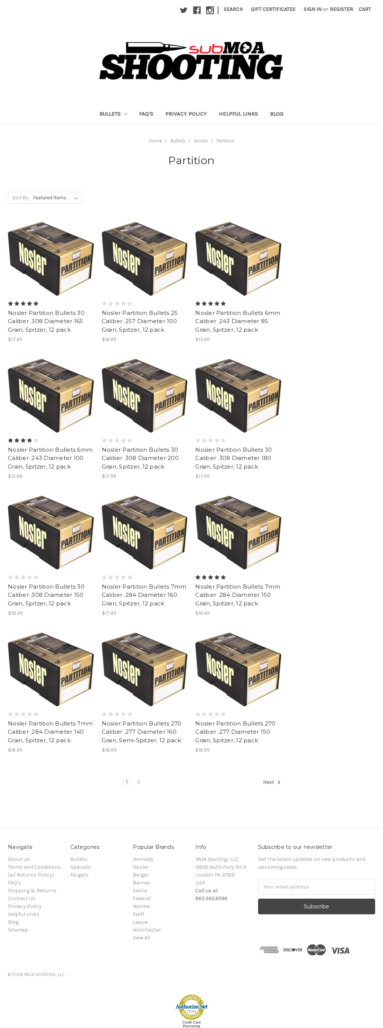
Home (155, 141)
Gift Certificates (273, 9)
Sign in (313, 9)
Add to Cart (51, 272)
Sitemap (18, 930)
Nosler (201, 141)
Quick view (50, 246)
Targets (79, 875)
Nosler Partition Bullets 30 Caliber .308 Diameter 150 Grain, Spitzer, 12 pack (46, 595)
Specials (80, 867)
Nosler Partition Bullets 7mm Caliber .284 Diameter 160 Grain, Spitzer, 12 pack (144, 595)
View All (141, 938)
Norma (141, 906)
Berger (141, 875)
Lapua (140, 922)
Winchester (147, 930)
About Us (19, 859)
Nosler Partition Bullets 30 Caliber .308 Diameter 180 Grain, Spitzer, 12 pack (233, 458)
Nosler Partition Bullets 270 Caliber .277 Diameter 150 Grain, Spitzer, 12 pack (235, 732)
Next (269, 782)
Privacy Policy (186, 113)
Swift (139, 914)
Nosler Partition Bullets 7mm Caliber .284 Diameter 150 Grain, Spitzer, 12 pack (237, 595)
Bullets (110, 113)
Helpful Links (238, 113)
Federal (142, 898)
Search (233, 9)
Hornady (143, 859)
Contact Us (22, 898)
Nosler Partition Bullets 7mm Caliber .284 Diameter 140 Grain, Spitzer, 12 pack (50, 732)
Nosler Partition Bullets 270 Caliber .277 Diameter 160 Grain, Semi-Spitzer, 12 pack (142, 732)
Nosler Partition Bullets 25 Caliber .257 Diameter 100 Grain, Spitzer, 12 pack (140, 321)
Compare (48, 259)
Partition (226, 141)
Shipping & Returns (32, 890)
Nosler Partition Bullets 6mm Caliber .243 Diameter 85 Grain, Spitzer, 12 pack (237, 321)
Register (341, 9)
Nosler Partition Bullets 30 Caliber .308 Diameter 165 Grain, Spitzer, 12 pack (46, 321)
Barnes (141, 883)
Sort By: (20, 197)
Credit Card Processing (191, 1024)
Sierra (140, 890)
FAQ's (146, 113)
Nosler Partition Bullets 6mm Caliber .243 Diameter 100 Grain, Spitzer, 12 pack (50, 458)
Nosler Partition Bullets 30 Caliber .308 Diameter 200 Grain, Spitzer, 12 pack (140, 458)
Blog (277, 113)
